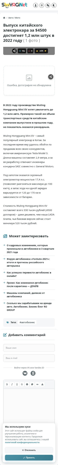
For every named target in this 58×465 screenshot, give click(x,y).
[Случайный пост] (47, 5)
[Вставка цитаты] (37, 384)
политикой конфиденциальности (22, 442)
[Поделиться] (14, 50)
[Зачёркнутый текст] (21, 384)
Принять (30, 457)
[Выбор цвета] (32, 384)
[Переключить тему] (54, 5)
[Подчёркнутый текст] (16, 384)
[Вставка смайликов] (27, 384)
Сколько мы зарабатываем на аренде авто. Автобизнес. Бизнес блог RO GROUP (29, 307)
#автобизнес (27, 322)
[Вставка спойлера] (42, 384)
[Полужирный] (7, 384)
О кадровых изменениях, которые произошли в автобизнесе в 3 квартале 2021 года (30, 249)
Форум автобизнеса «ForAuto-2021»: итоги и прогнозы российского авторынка (28, 262)
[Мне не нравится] (45, 51)
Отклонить (30, 450)
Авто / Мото (14, 17)
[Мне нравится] (37, 51)
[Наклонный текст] (12, 384)
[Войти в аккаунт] (35, 5)
